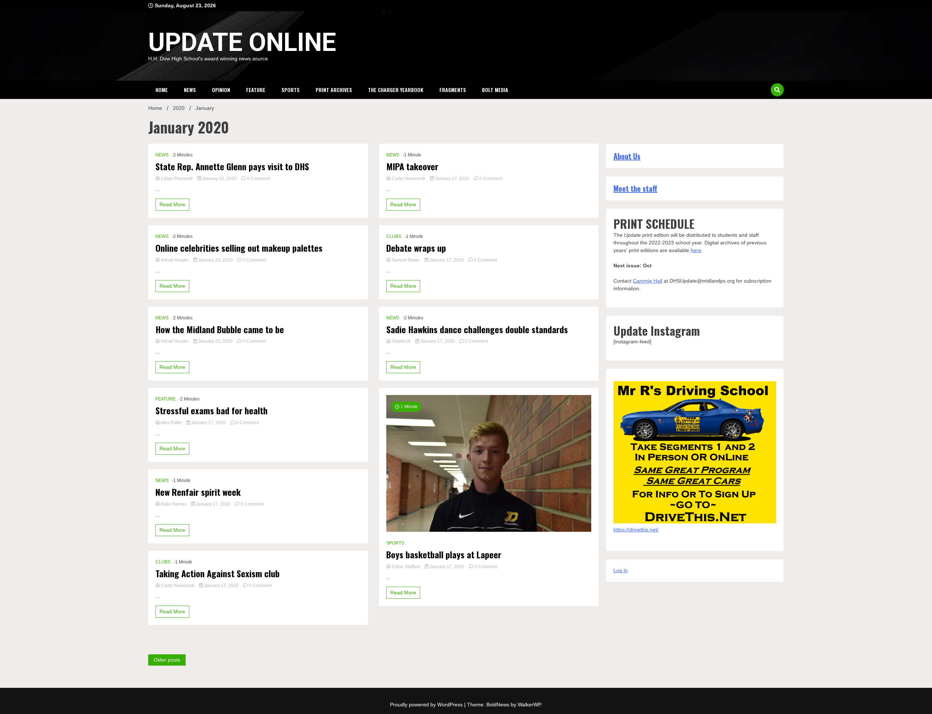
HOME (161, 89)
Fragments (452, 89)
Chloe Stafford (406, 566)
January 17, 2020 (208, 422)
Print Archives (334, 89)
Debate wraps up (416, 248)
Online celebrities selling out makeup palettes (239, 248)
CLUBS (162, 562)
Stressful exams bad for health (211, 410)
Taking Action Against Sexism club (217, 573)
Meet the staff (635, 188)
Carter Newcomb (178, 585)
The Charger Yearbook (395, 89)
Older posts (167, 660)
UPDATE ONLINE (242, 42)
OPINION (221, 89)
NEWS (190, 89)
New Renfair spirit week (198, 492)
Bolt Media (495, 89)
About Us (626, 156)
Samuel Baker (406, 260)
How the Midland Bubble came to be (219, 329)
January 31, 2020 (219, 178)
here (696, 250)
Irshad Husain (175, 260)
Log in (620, 570)
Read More (172, 204)
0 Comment (258, 178)
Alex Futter (171, 422)
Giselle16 (401, 341)
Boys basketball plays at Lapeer (443, 554)
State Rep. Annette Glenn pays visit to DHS (232, 166)
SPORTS (290, 89)
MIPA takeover (412, 166)
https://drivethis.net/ (636, 529)
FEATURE (255, 89)
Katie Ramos (173, 504)
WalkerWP (529, 704)
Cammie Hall (647, 281)
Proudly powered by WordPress (427, 704)
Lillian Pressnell (177, 178)
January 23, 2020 (215, 260)
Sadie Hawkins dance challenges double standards (477, 329)
